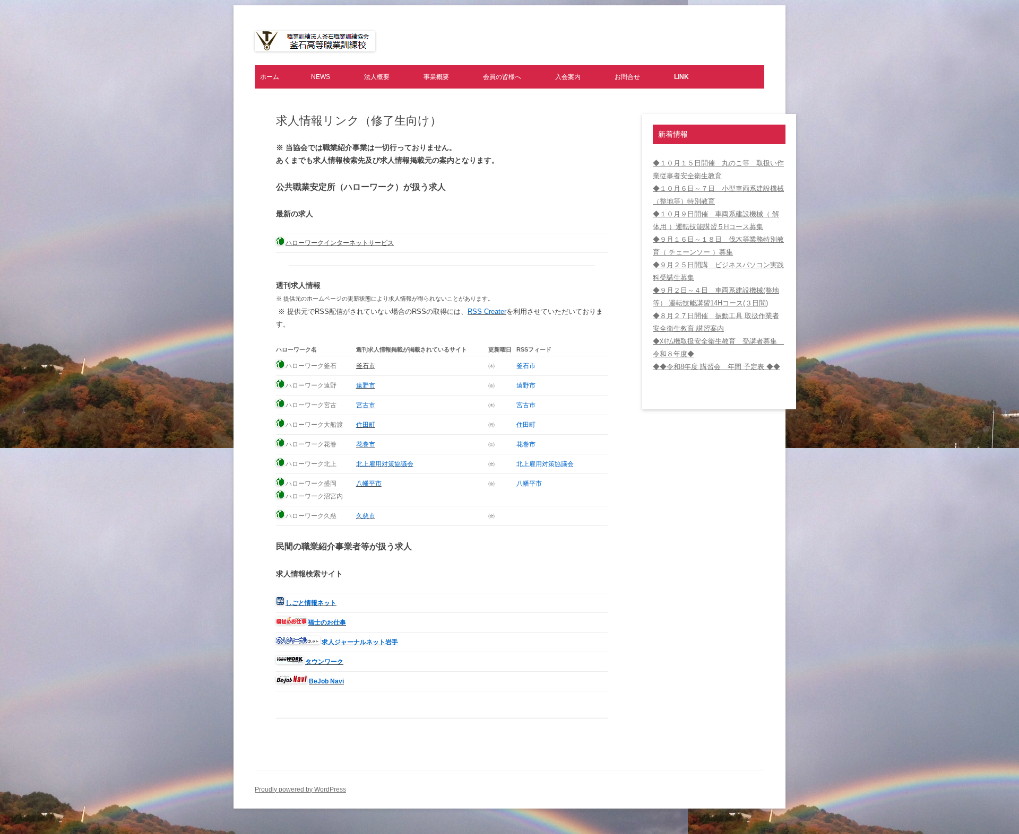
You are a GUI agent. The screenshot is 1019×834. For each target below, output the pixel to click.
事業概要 (436, 77)
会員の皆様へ (502, 77)
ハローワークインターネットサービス (340, 243)
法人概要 (377, 77)
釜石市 (365, 366)
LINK (681, 77)
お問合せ (627, 77)
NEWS (320, 77)
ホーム (269, 77)
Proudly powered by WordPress (300, 789)
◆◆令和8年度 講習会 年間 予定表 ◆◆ (716, 367)
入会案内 (568, 77)
